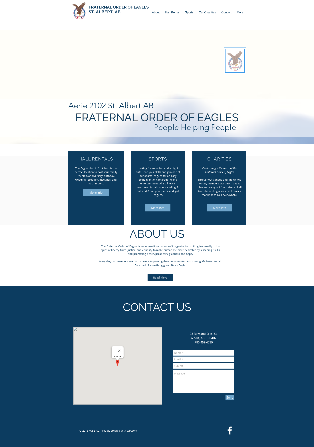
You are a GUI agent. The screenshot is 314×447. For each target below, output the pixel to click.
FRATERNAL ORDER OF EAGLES (119, 9)
